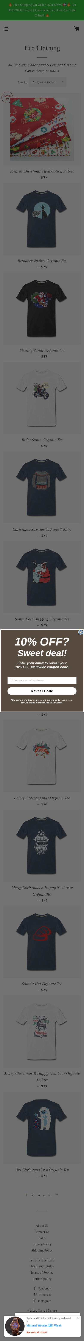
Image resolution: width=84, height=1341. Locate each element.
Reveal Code (42, 691)
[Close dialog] (80, 632)
